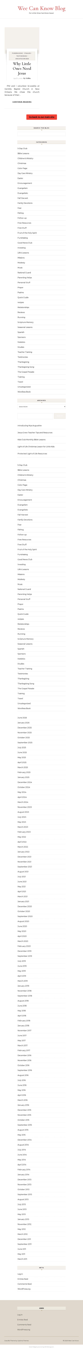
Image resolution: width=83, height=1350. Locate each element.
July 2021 (22, 877)
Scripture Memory (26, 322)
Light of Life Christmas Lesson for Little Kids (36, 447)
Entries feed (23, 1279)
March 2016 (22, 1100)
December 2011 (24, 1239)
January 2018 (23, 1026)
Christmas (22, 163)
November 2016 (24, 1060)
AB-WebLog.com (49, 1347)
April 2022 (22, 842)
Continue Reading (22, 102)
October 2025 (24, 738)
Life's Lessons (23, 253)
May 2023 (22, 822)
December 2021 (24, 857)
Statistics (21, 342)
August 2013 (23, 1199)
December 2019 (24, 951)
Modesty (21, 263)
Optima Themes (23, 1340)
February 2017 (24, 1050)
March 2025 (23, 767)
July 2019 (22, 961)
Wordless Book (24, 392)
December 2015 (24, 1110)
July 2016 (22, 1080)
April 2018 (22, 1016)
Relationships (23, 307)
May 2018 (22, 1011)
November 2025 (25, 733)
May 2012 (22, 1229)
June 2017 (22, 1036)
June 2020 (22, 926)
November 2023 (25, 807)
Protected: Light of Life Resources (32, 454)
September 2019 (25, 956)
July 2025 (22, 748)
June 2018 (22, 1006)
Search (60, 416)
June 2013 (22, 1209)
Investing (22, 248)
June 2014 (22, 1155)
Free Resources (24, 223)
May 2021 (22, 887)
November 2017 (24, 1031)
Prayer (20, 288)
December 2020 (25, 906)
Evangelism (23, 188)
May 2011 (21, 1254)
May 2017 (22, 1041)
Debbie (28, 78)
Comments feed (25, 1284)
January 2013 (23, 1219)
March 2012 (23, 1234)
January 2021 (23, 901)
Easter (20, 178)
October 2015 (23, 1120)
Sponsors (22, 337)
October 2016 (23, 1065)
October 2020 (24, 911)
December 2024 (25, 782)
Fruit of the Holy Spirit (27, 233)
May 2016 (22, 1090)
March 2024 (23, 802)
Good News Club (25, 243)
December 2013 (24, 1180)
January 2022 (24, 852)
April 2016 (22, 1095)
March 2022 (23, 847)
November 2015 (24, 1115)
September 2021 (25, 867)
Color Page (22, 168)
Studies (21, 347)
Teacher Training (25, 352)
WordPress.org (24, 1289)
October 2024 (24, 787)
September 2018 (25, 996)
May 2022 (22, 837)
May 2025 (22, 757)
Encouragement (25, 183)
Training (21, 377)
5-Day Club (22, 148)
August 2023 (23, 812)
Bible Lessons (23, 153)
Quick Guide (23, 297)
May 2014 (22, 1160)
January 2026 (23, 723)
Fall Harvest (23, 198)
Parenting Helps (25, 278)
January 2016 (23, 1105)
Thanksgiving (23, 362)
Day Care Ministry (25, 173)
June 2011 (22, 1249)
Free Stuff (22, 228)
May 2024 (22, 792)
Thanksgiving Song (26, 367)
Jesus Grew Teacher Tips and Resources (35, 433)
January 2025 (23, 777)
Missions (21, 258)
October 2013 (23, 1189)
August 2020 (23, 921)
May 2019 (22, 971)
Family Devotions (25, 203)
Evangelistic (23, 193)
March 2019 (23, 981)
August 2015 (23, 1130)
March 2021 (23, 897)
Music (20, 268)
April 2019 (22, 976)
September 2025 (25, 743)
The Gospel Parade (26, 372)
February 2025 (24, 772)
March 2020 (23, 941)
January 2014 (23, 1175)
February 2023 (24, 832)
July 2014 (22, 1150)
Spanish (21, 332)
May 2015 (22, 1135)
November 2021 (24, 862)
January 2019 (23, 986)
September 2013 (25, 1194)
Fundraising (17, 53)
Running (21, 317)
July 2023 (22, 817)
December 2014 (25, 1140)
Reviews (21, 312)
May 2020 (22, 931)
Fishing (21, 213)
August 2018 (23, 1001)
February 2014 (24, 1170)
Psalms (28, 53)
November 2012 (24, 1224)
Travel (20, 382)
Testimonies (21, 56)
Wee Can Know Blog (41, 8)
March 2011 (22, 1259)
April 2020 (22, 936)
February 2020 (24, 946)
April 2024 (22, 797)
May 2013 (22, 1214)
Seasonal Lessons (25, 327)
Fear (20, 208)
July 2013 (22, 1204)
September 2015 (25, 1125)
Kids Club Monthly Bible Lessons (31, 440)
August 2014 (23, 1145)
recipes (21, 302)
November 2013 (24, 1185)
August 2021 (23, 872)
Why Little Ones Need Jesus (22, 68)
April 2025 (22, 762)
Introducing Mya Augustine (30, 426)
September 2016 (25, 1070)
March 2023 (23, 827)
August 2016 (23, 1075)
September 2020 (25, 916)
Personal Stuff (24, 283)
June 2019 (22, 966)
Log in (20, 1274)
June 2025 (22, 752)
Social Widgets (33, 1347)
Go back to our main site (41, 117)
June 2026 (22, 718)
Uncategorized (22, 58)
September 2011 (25, 1244)
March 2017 (23, 1045)
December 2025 (25, 728)
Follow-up (22, 218)
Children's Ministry (25, 158)
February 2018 (24, 1021)
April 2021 (22, 892)
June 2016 (22, 1085)
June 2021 (22, 882)
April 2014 (22, 1165)
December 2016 (24, 1055)
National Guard (24, 273)
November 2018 (24, 991)
